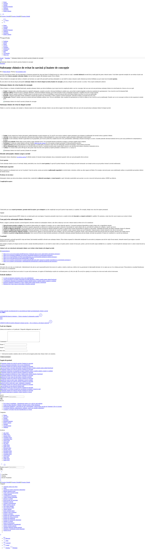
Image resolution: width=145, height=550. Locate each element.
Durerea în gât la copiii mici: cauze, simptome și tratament (15, 383)
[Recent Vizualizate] (5, 465)
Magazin (7, 538)
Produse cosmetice (8, 514)
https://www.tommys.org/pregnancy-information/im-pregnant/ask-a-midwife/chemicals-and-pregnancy (30, 261)
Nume (2, 344)
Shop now (6, 54)
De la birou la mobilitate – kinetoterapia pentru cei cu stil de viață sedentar (22, 403)
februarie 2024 (7, 448)
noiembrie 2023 (7, 452)
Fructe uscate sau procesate (10, 500)
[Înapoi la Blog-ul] (1, 319)
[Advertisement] (72, 122)
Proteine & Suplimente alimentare (12, 520)
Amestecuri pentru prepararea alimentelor (14, 489)
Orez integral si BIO (8, 507)
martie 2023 (6, 460)
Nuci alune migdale (8, 506)
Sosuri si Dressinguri (8, 523)
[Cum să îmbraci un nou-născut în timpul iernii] (72, 384)
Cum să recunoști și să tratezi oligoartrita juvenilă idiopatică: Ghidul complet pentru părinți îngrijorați (29, 279)
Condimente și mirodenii (9, 495)
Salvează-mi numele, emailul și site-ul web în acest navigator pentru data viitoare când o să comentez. (29, 354)
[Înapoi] (1, 15)
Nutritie (5, 5)
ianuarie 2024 (7, 449)
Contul (7, 545)
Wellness (5, 8)
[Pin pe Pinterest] (3, 312)
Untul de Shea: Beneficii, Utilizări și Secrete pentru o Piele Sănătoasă (21, 405)
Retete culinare (7, 11)
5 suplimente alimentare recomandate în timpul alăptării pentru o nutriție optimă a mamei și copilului (29, 281)
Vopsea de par (7, 530)
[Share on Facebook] (2, 312)
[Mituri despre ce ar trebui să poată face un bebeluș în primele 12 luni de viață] (72, 387)
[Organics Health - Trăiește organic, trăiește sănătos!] (15, 16)
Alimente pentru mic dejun (10, 486)
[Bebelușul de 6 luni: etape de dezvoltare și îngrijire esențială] (72, 375)
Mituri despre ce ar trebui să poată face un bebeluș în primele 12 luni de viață (20, 389)
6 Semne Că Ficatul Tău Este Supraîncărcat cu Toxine (17, 409)
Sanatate (5, 3)
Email (2, 347)
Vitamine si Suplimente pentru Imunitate (14, 529)
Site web (2, 350)
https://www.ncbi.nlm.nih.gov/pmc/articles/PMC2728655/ (18, 258)
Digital (5, 42)
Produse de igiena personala (10, 517)
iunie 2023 (6, 457)
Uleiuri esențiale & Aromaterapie (12, 524)
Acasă (1, 58)
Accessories (6, 53)
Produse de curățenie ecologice (11, 515)
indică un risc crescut (39, 143)
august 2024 (6, 440)
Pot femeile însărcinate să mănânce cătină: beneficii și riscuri (16, 392)
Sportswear (6, 48)
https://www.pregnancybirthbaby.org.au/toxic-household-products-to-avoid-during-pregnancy (28, 255)
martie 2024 (6, 446)
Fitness (5, 415)
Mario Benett (6, 71)
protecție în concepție (18, 311)
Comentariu (3, 341)
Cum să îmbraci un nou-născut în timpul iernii (12, 386)
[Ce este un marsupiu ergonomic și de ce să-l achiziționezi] (72, 363)
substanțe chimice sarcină (41, 311)
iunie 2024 (6, 442)
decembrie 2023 (7, 451)
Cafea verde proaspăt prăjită (10, 492)
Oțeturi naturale (7, 509)
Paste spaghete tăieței (9, 510)
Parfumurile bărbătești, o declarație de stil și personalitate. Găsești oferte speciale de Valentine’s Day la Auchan (32, 406)
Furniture (5, 47)
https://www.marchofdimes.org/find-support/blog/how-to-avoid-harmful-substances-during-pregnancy (30, 257)
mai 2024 (5, 443)
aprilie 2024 (6, 445)
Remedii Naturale (8, 6)
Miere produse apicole (9, 504)
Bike (4, 51)
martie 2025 (6, 434)
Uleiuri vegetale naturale (9, 526)
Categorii (7, 543)
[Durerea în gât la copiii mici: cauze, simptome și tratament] (72, 381)
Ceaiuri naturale (7, 494)
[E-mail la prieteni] (4, 312)
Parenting (5, 9)
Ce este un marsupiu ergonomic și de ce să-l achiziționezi (18, 278)
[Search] (1, 399)
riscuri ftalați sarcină (29, 311)
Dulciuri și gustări (8, 498)
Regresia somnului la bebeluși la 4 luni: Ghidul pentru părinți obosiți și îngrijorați (24, 282)
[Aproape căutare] (1, 473)
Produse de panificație (9, 518)
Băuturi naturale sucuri (9, 491)
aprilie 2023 (6, 458)
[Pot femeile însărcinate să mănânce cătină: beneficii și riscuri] (72, 390)
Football (5, 50)
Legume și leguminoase (9, 503)
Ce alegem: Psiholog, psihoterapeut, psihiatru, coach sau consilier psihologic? (23, 408)
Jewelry (5, 45)
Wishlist (7, 548)
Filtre (6, 540)
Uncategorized (7, 425)
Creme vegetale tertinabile (10, 497)
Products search (4, 396)
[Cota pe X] (0, 312)
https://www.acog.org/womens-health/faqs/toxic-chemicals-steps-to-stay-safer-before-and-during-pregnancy (31, 254)
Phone (5, 44)
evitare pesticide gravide (6, 311)
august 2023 (6, 455)
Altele (5, 488)
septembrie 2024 (7, 439)
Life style (5, 416)
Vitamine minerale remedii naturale (12, 527)
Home (5, 2)
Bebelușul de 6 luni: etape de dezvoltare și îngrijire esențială (19, 284)
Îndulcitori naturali (8, 501)
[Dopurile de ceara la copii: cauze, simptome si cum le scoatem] (72, 378)
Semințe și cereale (8, 521)
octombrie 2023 (7, 454)
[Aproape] (0, 393)
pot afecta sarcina (21, 157)
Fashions (5, 41)
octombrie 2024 (7, 437)
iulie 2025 (6, 433)
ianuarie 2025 (7, 436)
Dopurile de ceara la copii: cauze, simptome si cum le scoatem (16, 380)
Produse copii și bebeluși (9, 512)
